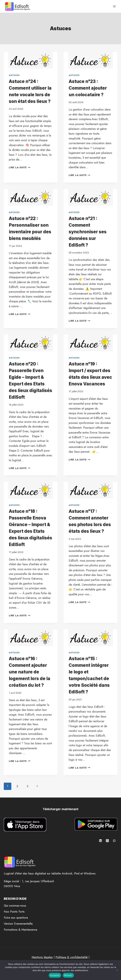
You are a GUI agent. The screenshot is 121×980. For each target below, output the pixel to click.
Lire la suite (19, 167)
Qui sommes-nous (15, 905)
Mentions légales (42, 957)
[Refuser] (117, 970)
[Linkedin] (101, 841)
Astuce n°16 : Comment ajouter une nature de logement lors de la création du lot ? (29, 672)
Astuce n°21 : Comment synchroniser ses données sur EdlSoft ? (88, 232)
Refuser (68, 975)
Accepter (55, 975)
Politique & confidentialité (71, 957)
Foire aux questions (16, 917)
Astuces (14, 75)
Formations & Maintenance (20, 929)
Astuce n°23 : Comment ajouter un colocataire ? (88, 88)
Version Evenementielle (18, 923)
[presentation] (30, 60)
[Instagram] (107, 841)
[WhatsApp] (114, 841)
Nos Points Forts (14, 911)
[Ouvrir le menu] (114, 6)
